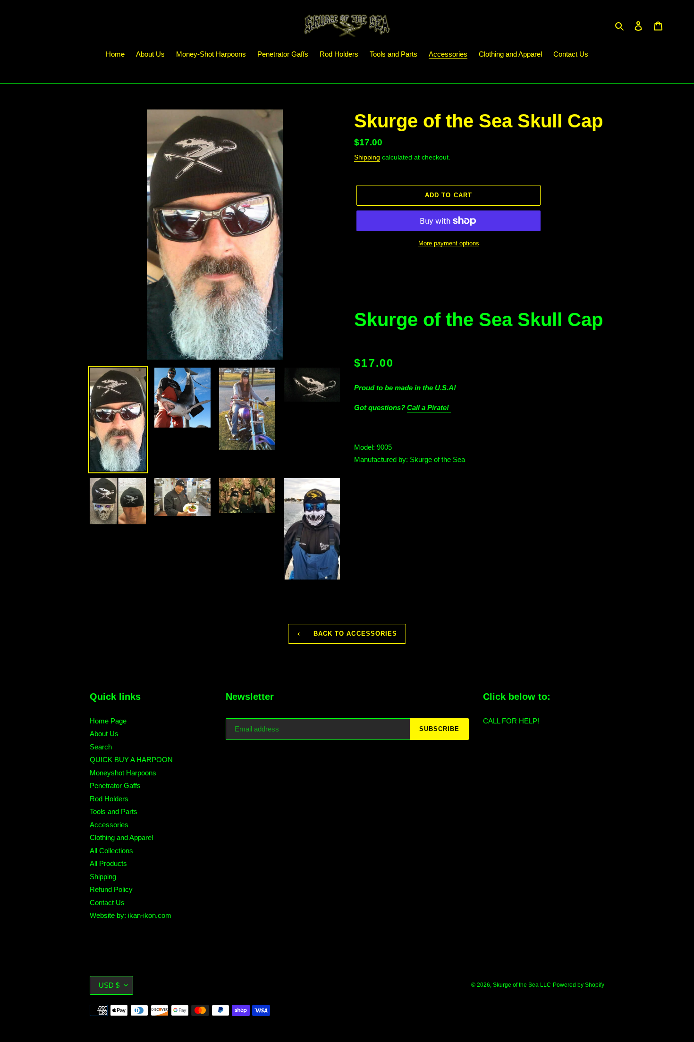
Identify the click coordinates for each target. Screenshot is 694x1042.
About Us (104, 734)
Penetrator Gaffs (115, 786)
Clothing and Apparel (121, 837)
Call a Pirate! (429, 407)
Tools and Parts (113, 811)
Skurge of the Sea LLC (522, 985)
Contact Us (107, 903)
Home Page (108, 721)
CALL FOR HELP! (511, 721)
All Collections (111, 851)
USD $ (109, 985)
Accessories (109, 825)
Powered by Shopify (578, 985)
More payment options (448, 243)
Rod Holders (109, 799)
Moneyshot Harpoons (123, 773)
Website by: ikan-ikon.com (130, 915)
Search (101, 747)
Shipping (367, 157)
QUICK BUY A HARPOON (131, 760)
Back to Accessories (354, 633)
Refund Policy (111, 889)
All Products (108, 863)
